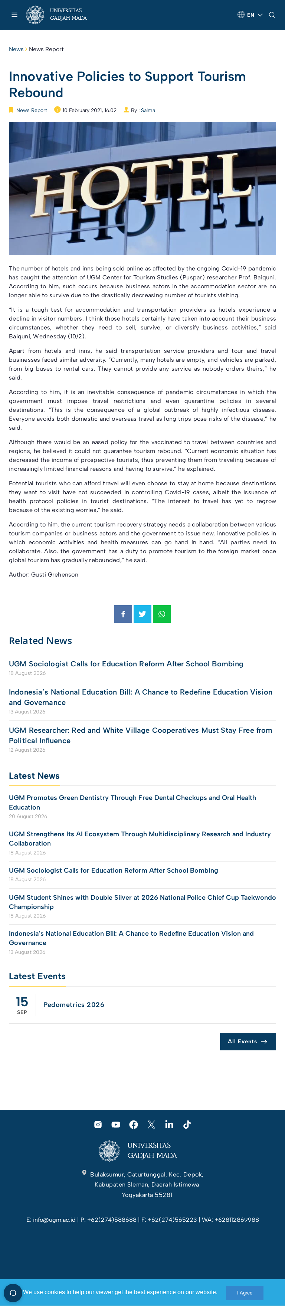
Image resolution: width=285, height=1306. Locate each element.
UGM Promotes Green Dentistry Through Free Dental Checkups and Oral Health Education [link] (132, 802)
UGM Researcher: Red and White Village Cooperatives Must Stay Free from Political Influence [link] (141, 735)
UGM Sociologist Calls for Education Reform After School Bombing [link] (126, 663)
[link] (63, 15)
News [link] (16, 49)
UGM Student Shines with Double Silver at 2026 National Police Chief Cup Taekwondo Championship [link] (142, 902)
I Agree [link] (244, 1293)
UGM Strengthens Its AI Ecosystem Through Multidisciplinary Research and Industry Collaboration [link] (140, 838)
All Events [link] (242, 1041)
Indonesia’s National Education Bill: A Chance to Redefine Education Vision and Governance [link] (140, 697)
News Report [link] (46, 49)
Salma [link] (148, 110)
